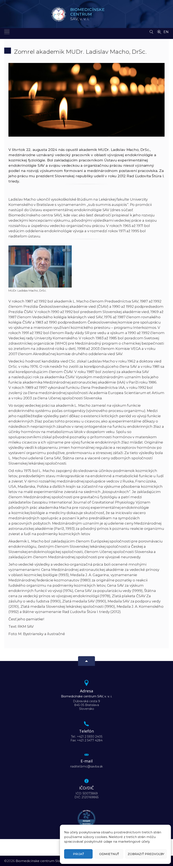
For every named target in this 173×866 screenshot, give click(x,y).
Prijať (78, 854)
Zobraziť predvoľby (146, 854)
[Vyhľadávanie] (151, 30)
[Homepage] (58, 14)
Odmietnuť (109, 854)
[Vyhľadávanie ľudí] (159, 31)
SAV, (87, 14)
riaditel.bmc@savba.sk (86, 766)
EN (166, 32)
